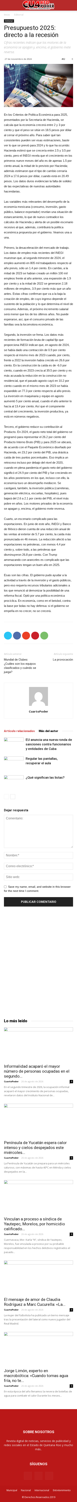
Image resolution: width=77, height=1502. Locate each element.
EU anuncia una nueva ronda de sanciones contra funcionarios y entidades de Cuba (49, 744)
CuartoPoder (38, 711)
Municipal (12, 1490)
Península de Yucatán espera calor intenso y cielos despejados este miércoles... (35, 1147)
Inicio (7, 14)
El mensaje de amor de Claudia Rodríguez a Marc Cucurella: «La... (35, 1302)
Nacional (26, 1490)
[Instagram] (38, 1476)
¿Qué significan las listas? (45, 777)
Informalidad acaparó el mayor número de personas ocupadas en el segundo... (36, 1071)
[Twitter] (49, 1476)
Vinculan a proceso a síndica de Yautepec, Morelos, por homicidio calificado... (34, 1224)
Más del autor (48, 731)
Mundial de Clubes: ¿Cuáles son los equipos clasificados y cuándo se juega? (20, 666)
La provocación (63, 659)
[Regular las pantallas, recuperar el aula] (14, 763)
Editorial (18, 14)
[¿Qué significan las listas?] (14, 782)
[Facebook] (28, 1476)
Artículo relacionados (19, 731)
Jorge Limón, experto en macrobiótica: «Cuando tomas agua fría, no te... (36, 1375)
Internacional (42, 1490)
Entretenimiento (62, 1490)
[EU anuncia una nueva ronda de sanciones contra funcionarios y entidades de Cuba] (14, 744)
